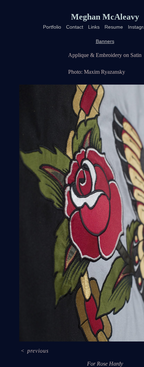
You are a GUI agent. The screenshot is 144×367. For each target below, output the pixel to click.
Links (94, 27)
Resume (114, 27)
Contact (74, 27)
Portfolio (52, 27)
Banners (105, 41)
